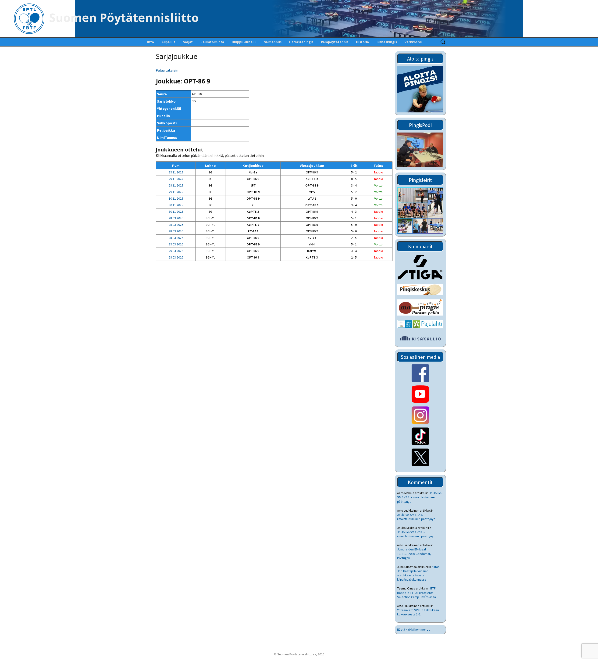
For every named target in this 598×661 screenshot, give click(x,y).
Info (150, 42)
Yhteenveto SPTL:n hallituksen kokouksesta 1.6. (418, 612)
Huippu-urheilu (244, 42)
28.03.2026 (176, 218)
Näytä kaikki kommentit (413, 629)
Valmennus (272, 42)
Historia (362, 42)
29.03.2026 (176, 244)
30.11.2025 (176, 198)
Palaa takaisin (167, 70)
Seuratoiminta (212, 42)
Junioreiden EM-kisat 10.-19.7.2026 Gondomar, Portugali (414, 553)
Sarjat (188, 42)
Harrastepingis (301, 42)
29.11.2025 (176, 172)
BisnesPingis (387, 42)
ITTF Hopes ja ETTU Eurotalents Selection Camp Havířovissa (416, 592)
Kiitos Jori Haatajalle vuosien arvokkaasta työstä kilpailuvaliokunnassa (418, 573)
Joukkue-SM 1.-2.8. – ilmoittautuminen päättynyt (419, 497)
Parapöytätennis (334, 42)
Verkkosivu (413, 42)
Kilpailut (168, 42)
